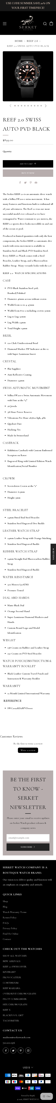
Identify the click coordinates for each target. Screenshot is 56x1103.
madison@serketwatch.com (16, 1037)
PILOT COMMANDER (15, 999)
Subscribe (26, 847)
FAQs (6, 922)
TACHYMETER (11, 1020)
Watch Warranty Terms (14, 912)
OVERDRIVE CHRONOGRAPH (19, 993)
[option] (28, 76)
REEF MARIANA (11, 988)
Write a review (28, 750)
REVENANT (9, 972)
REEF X (6, 1009)
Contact (7, 939)
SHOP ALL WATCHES (15, 955)
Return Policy (9, 917)
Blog (5, 906)
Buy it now (28, 173)
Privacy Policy (10, 928)
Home (19, 41)
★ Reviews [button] (53, 554)
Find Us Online (11, 933)
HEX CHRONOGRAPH (15, 1004)
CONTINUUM (11, 982)
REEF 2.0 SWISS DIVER (14, 966)
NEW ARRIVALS (11, 961)
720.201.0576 (9, 1042)
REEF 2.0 (32, 41)
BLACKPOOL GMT (13, 1015)
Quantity (7, 151)
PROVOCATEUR (12, 977)
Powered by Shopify (28, 1096)
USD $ (26, 1067)
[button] (15, 105)
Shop (5, 901)
